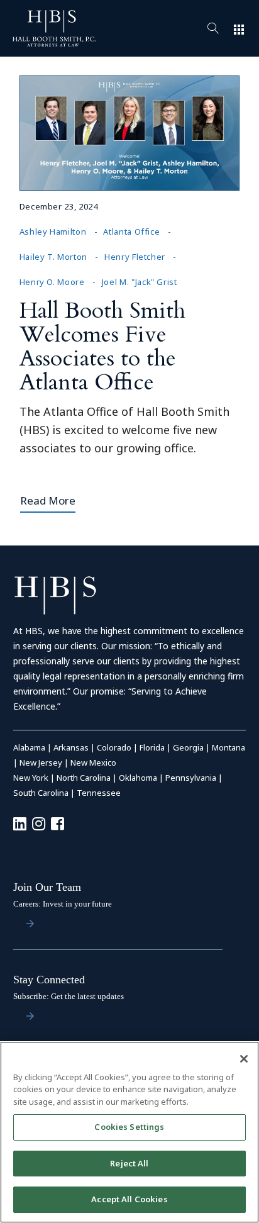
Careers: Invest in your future (62, 903)
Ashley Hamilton (53, 231)
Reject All (129, 1163)
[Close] (244, 1059)
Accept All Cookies (129, 1199)
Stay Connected (49, 979)
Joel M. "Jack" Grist (139, 282)
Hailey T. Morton (53, 256)
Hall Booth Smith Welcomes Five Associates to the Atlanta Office (102, 346)
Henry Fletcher (134, 256)
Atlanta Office (131, 231)
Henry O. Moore (52, 282)
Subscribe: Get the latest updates (68, 996)
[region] (129, 1132)
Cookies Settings (129, 1126)
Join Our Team (47, 887)
